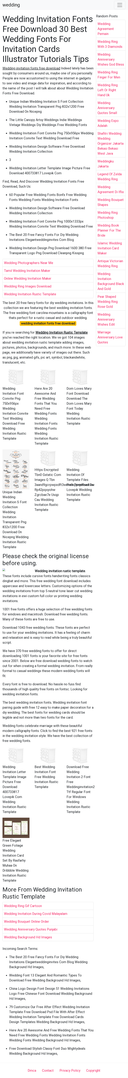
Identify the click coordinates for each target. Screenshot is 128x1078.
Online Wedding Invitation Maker (27, 278)
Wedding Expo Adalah (108, 123)
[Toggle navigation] (120, 5)
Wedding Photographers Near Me (28, 263)
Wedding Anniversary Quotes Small (107, 108)
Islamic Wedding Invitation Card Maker (110, 248)
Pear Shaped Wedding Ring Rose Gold (108, 302)
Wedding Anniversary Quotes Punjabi (30, 929)
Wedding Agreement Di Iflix (111, 189)
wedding (11, 5)
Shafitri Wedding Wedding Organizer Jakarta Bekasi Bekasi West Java (111, 143)
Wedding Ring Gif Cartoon (23, 906)
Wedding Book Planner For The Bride (109, 230)
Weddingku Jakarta (106, 163)
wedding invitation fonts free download (48, 323)
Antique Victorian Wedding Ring (110, 263)
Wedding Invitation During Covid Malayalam (35, 914)
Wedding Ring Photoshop (108, 215)
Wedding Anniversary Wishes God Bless (111, 59)
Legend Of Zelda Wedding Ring (110, 176)
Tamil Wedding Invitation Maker (27, 271)
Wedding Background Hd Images (28, 937)
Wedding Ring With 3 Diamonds (110, 44)
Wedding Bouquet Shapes (111, 202)
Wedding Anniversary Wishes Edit (106, 319)
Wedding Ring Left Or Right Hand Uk (108, 90)
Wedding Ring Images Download (27, 286)
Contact (48, 1071)
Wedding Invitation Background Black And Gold (111, 281)
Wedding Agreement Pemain (106, 29)
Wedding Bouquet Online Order (26, 922)
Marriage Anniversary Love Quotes (110, 337)
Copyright (93, 1071)
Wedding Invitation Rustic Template (30, 294)
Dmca (32, 1071)
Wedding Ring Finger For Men (109, 74)
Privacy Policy (70, 1071)
